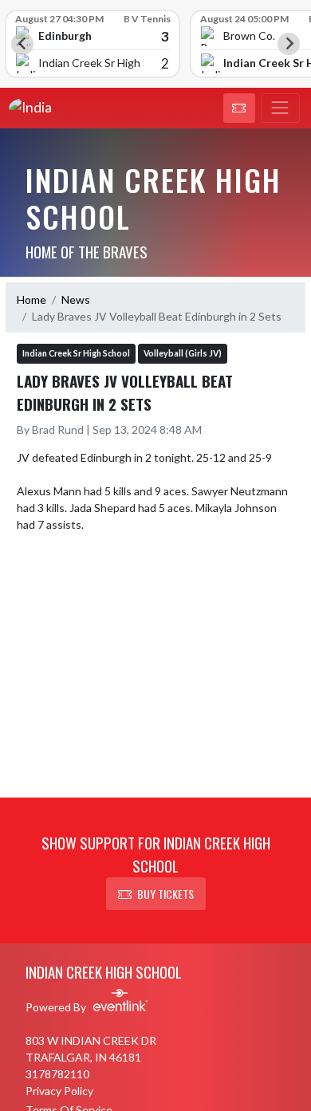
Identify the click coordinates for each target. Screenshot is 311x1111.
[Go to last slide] (22, 44)
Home (31, 299)
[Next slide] (289, 44)
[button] (239, 108)
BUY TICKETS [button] (165, 893)
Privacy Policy (59, 1090)
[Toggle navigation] (280, 108)
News (75, 299)
